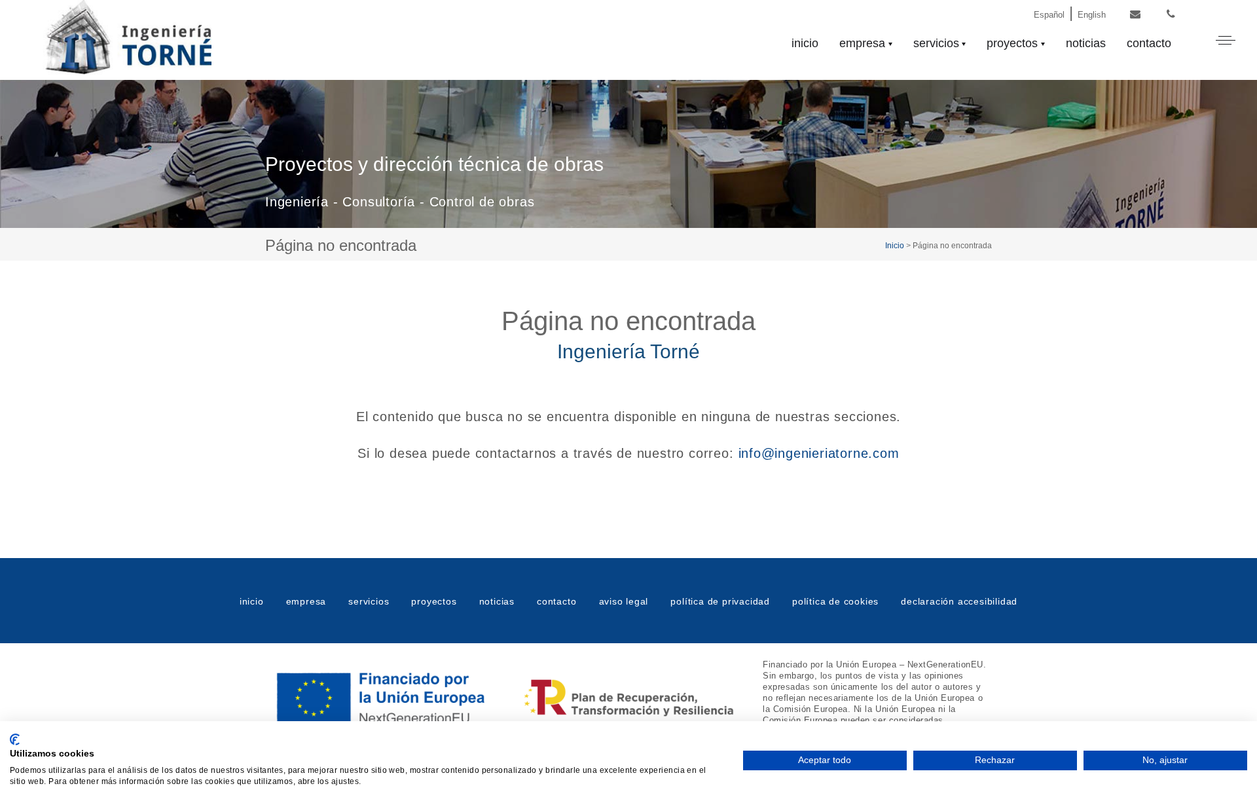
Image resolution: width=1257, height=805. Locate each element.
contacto (1149, 43)
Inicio (894, 245)
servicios (936, 43)
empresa (862, 43)
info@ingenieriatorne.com (819, 453)
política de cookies (835, 601)
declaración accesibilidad (959, 601)
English (1092, 15)
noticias (1086, 43)
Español (1049, 15)
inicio (805, 43)
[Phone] (1171, 14)
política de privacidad (720, 601)
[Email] (1135, 14)
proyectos (1012, 43)
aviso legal (624, 601)
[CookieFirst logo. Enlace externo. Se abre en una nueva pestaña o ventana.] (15, 739)
